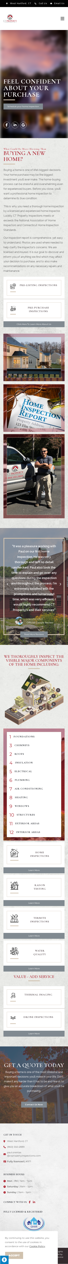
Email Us (59, 3)
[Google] (23, 125)
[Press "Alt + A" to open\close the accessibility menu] (4, 1259)
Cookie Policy (37, 1246)
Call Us (43, 3)
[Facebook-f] (6, 125)
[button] (23, 106)
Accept (14, 1255)
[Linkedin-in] (15, 125)
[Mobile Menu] (63, 18)
